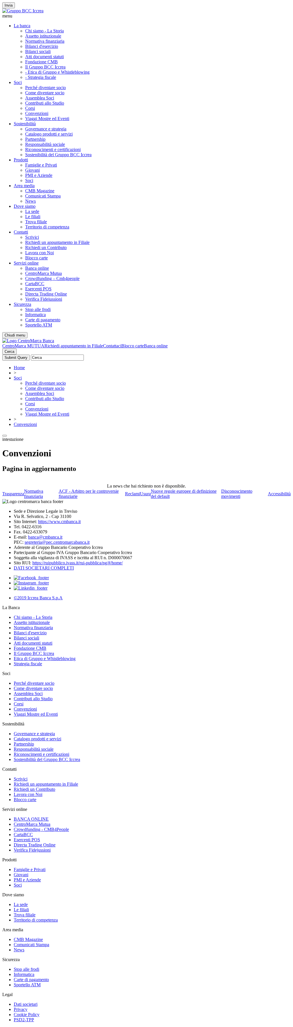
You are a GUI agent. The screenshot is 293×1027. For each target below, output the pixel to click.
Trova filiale (36, 221)
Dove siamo (24, 206)
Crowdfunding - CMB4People (41, 829)
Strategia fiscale (28, 663)
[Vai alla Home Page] (28, 340)
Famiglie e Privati (41, 165)
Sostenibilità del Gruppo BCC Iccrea (58, 154)
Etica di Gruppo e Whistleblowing (45, 658)
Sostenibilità (25, 123)
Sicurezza (22, 304)
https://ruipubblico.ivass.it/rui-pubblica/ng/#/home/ (77, 562)
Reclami (132, 493)
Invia (9, 5)
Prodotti (21, 159)
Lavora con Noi (39, 252)
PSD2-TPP (24, 1019)
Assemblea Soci (39, 97)
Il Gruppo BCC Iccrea (45, 66)
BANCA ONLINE (31, 819)
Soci (18, 82)
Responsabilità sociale (45, 144)
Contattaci (112, 345)
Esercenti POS (38, 288)
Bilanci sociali (38, 51)
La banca (22, 25)
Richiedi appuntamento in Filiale (73, 345)
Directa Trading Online (46, 294)
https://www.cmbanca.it (59, 521)
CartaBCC (34, 283)
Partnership (35, 139)
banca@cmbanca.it (45, 537)
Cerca (9, 351)
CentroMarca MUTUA (23, 345)
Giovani (32, 170)
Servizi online (26, 263)
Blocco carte (36, 257)
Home (19, 367)
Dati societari (25, 1004)
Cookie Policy (26, 1014)
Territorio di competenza (47, 226)
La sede (32, 211)
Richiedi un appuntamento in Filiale (57, 242)
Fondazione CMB (41, 61)
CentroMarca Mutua (43, 273)
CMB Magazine (39, 190)
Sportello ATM (38, 324)
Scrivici (32, 237)
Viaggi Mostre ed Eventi (47, 118)
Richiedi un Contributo (46, 247)
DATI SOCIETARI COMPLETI (44, 568)
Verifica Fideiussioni (43, 299)
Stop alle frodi (38, 309)
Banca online (37, 268)
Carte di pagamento (42, 319)
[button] (146, 16)
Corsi (30, 108)
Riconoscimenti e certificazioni (53, 149)
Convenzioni (36, 113)
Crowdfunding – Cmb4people (52, 278)
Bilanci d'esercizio (41, 46)
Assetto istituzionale (43, 36)
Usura (145, 493)
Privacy (20, 1009)
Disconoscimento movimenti (236, 494)
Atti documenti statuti (44, 56)
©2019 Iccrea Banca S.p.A (38, 597)
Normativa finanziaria (44, 41)
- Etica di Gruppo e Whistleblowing (57, 72)
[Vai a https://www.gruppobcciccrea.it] (22, 10)
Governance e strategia (45, 128)
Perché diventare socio (45, 87)
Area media (24, 185)
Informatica (35, 314)
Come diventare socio (44, 92)
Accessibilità (279, 493)
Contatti (21, 232)
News (30, 201)
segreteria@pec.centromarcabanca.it (57, 542)
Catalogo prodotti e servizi (49, 134)
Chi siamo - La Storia (44, 30)
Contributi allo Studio (44, 103)
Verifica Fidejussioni (32, 850)
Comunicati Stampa (43, 195)
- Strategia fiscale (40, 77)
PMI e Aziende (38, 175)
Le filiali (32, 216)
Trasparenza (13, 493)
